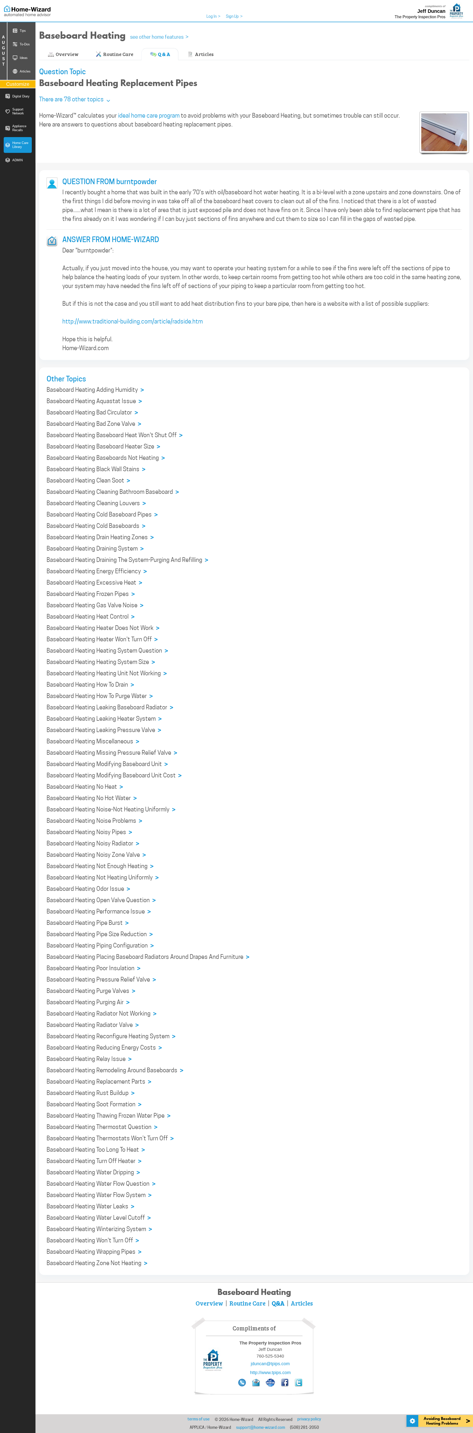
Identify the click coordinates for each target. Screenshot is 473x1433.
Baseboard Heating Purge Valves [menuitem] (91, 991)
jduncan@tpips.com (270, 1363)
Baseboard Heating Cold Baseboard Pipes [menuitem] (102, 515)
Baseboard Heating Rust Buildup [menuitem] (91, 1093)
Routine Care (117, 54)
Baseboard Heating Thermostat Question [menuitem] (102, 1127)
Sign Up (234, 16)
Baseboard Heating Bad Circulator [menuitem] (92, 412)
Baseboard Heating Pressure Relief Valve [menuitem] (101, 980)
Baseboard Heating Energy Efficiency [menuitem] (97, 571)
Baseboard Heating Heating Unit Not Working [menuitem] (107, 673)
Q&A (278, 1303)
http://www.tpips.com (270, 1372)
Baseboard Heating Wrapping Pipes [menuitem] (94, 1252)
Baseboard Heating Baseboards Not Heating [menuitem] (106, 458)
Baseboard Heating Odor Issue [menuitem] (88, 889)
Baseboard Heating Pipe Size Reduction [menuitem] (100, 934)
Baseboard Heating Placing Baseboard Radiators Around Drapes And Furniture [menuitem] (148, 957)
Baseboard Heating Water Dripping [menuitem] (93, 1172)
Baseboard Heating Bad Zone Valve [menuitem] (94, 424)
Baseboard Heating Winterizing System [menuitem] (99, 1229)
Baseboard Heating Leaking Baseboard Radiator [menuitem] (110, 707)
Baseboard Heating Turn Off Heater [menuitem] (94, 1161)
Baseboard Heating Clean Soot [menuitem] (88, 480)
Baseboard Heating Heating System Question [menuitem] (107, 651)
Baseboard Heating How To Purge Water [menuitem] (100, 696)
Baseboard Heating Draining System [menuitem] (95, 549)
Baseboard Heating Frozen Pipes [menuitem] (91, 594)
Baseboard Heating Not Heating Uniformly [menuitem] (103, 877)
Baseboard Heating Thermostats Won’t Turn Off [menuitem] (110, 1138)
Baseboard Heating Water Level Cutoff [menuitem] (99, 1218)
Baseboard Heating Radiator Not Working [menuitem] (101, 1014)
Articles (204, 54)
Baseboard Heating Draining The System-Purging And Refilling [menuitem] (127, 560)
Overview (67, 54)
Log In (213, 16)
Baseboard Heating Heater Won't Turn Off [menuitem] (102, 639)
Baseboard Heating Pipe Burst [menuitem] (88, 923)
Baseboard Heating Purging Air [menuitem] (88, 1002)
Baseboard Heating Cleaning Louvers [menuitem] (96, 503)
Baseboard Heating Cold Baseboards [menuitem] (96, 526)
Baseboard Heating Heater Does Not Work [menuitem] (103, 628)
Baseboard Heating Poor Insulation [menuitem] (93, 968)
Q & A (163, 54)
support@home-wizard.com (260, 1427)
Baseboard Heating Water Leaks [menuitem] (90, 1206)
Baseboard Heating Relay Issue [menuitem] (89, 1059)
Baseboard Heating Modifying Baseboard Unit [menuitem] (107, 764)
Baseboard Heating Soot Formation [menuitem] (94, 1104)
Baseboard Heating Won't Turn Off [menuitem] (93, 1240)
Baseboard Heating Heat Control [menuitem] (91, 617)
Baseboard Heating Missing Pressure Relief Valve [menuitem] (112, 753)
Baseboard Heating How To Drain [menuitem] (90, 685)
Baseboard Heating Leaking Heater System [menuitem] (104, 719)
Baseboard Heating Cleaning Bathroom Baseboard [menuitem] (113, 492)
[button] (74, 99)
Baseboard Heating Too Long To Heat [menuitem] (96, 1150)
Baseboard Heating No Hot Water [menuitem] (92, 798)
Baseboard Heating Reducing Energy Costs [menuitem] (104, 1048)
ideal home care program (149, 115)
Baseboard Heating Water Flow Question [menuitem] (101, 1184)
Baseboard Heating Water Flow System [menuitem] (99, 1195)
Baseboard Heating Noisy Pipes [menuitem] (89, 832)
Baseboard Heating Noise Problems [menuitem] (94, 821)
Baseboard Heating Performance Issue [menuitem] (99, 911)
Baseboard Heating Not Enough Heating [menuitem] (100, 866)
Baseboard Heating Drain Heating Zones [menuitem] (100, 537)
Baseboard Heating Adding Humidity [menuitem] (95, 390)
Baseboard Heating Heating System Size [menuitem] (101, 662)
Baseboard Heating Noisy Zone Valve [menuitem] (96, 855)
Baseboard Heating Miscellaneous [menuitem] (93, 741)
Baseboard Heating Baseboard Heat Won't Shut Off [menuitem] (115, 435)
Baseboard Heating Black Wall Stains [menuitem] (96, 469)
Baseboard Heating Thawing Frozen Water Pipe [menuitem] (108, 1116)
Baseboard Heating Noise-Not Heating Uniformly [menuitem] (111, 809)
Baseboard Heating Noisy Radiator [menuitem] (93, 843)
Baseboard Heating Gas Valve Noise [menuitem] (95, 605)
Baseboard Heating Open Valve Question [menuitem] (101, 900)
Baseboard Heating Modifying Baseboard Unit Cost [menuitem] (114, 775)
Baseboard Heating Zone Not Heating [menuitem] (97, 1263)
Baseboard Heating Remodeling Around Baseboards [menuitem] (115, 1070)
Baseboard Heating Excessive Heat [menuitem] (94, 583)
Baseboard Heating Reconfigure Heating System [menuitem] (111, 1036)
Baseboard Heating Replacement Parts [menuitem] (99, 1082)
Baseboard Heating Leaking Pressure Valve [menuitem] (104, 730)
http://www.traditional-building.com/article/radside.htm (132, 321)
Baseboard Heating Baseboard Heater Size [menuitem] (103, 446)
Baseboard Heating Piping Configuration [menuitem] (100, 945)
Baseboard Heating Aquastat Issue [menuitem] (94, 401)
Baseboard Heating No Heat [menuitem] (85, 787)
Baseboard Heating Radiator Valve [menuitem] (93, 1025)
